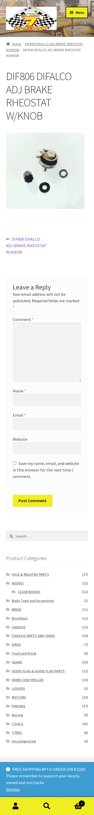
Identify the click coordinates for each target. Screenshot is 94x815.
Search (47, 806)
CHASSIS (19, 627)
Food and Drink (24, 653)
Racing (17, 715)
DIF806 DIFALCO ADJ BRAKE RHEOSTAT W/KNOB (26, 245)
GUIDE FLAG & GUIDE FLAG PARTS (38, 671)
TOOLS (17, 723)
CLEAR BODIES (29, 591)
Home (16, 44)
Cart (73, 801)
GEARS (17, 662)
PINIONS (18, 706)
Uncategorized (24, 741)
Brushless (20, 618)
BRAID (16, 609)
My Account (15, 806)
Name (19, 390)
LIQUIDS (18, 688)
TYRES (17, 732)
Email (19, 415)
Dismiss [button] (13, 789)
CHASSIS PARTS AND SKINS (33, 635)
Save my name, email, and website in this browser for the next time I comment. (46, 470)
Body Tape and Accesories (33, 600)
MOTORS (19, 697)
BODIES (18, 583)
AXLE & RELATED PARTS (30, 574)
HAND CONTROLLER (27, 680)
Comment (23, 319)
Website (20, 439)
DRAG (16, 644)
